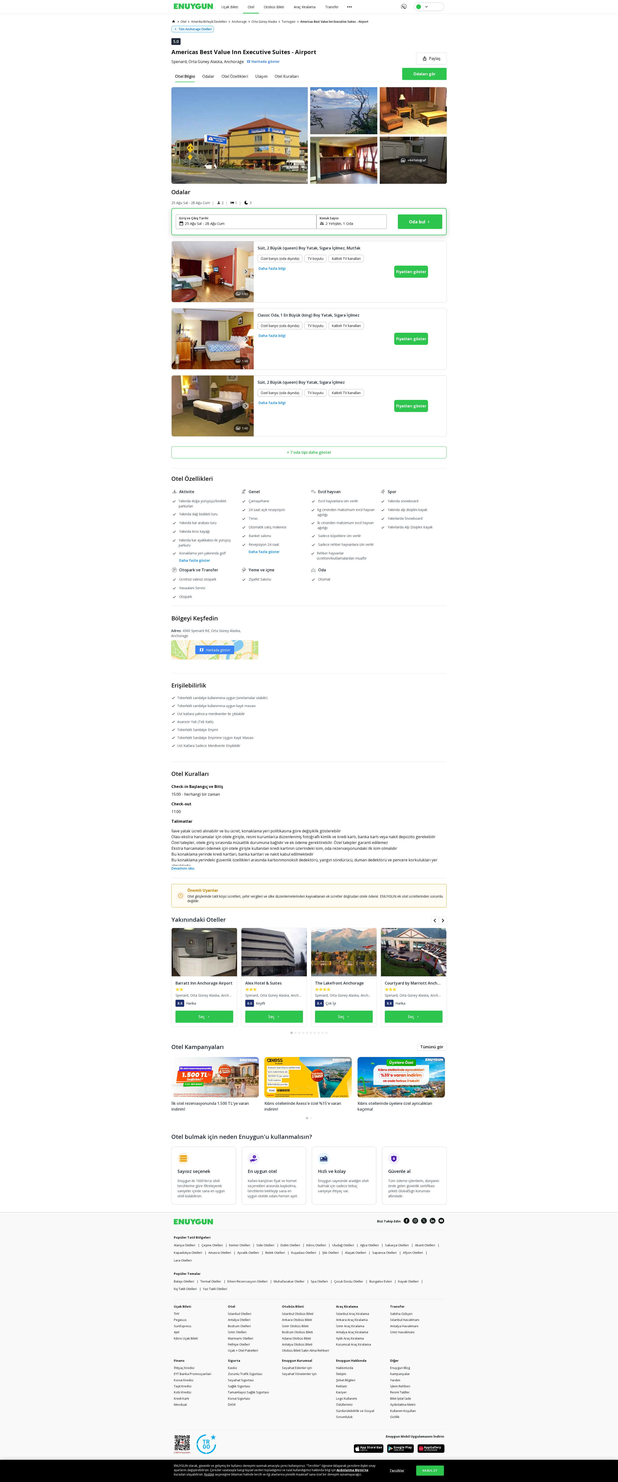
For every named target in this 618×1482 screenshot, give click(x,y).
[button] (309, 135)
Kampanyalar (400, 1374)
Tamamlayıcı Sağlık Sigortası (248, 1392)
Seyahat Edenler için (297, 1368)
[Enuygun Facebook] (406, 1221)
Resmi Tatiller (400, 1392)
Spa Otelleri (319, 1281)
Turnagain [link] (288, 22)
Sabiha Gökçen (401, 1314)
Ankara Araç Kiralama (352, 1320)
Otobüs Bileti (293, 1306)
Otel (231, 1306)
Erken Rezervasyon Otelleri (247, 1281)
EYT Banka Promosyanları (192, 1374)
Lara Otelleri (183, 1260)
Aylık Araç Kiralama (350, 1338)
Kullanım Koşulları (403, 1411)
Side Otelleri (265, 1245)
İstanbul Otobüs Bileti (297, 1314)
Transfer (397, 1306)
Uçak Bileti (182, 1306)
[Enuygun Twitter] (424, 1221)
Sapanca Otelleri (384, 1252)
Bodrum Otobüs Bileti (297, 1332)
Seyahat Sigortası (241, 1380)
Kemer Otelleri (239, 1245)
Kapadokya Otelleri (188, 1252)
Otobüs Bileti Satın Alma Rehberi (305, 1350)
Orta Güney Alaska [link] (264, 22)
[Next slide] (245, 271)
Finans (179, 1360)
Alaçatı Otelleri (355, 1252)
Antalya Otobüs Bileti (297, 1344)
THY (176, 1314)
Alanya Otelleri (184, 1245)
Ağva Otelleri (369, 1245)
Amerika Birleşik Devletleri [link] (209, 22)
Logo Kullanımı (346, 1398)
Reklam (341, 1386)
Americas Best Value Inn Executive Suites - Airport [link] (334, 22)
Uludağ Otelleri (343, 1245)
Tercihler (397, 1470)
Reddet (209, 1474)
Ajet (176, 1332)
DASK (232, 1404)
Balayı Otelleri (184, 1281)
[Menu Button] (349, 7)
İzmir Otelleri (237, 1332)
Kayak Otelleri (408, 1281)
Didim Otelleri (290, 1245)
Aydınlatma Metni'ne (352, 1470)
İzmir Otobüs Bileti (295, 1326)
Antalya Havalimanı (404, 1326)
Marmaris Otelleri (240, 1338)
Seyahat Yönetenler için (299, 1374)
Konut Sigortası (239, 1398)
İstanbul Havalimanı (404, 1320)
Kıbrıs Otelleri (316, 1245)
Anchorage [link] (239, 22)
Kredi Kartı (181, 1398)
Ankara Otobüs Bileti (297, 1320)
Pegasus (180, 1320)
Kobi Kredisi (182, 1392)
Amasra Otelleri (219, 1252)
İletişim (341, 1374)
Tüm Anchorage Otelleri (195, 29)
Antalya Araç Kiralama (352, 1332)
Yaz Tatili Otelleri (215, 1289)
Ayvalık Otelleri (248, 1252)
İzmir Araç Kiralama (350, 1326)
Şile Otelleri (330, 1252)
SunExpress (182, 1326)
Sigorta (234, 1360)
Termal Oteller (210, 1281)
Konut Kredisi (183, 1380)
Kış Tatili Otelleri (185, 1289)
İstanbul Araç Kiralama (352, 1314)
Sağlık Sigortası (239, 1386)
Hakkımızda (344, 1368)
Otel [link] (183, 22)
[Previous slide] (179, 271)
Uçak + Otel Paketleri (243, 1350)
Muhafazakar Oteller (289, 1281)
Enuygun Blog (400, 1368)
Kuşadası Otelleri (303, 1252)
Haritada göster (218, 650)
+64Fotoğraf (416, 160)
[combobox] (249, 223)
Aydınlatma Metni (402, 1404)
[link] (173, 21)
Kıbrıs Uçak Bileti (186, 1338)
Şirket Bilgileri (345, 1380)
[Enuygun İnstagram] (415, 1221)
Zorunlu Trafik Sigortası (245, 1374)
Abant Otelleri (425, 1245)
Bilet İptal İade (400, 1398)
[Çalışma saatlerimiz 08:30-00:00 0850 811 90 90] (403, 4)
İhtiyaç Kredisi (184, 1368)
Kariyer (341, 1392)
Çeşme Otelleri (212, 1245)
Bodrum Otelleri (239, 1326)
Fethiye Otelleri (239, 1344)
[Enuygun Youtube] (441, 1221)
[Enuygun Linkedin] (432, 1221)
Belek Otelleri (275, 1252)
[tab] (185, 76)
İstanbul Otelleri (239, 1314)
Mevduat (180, 1404)
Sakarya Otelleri (397, 1245)
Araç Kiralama (347, 1306)
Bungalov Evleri (380, 1281)
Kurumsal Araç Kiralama (353, 1344)
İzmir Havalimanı (402, 1332)
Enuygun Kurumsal (297, 1360)
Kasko (232, 1368)
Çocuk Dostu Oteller (348, 1281)
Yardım (395, 1380)
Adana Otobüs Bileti (296, 1338)
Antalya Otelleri (239, 1320)
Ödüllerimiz (344, 1404)
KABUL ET (429, 1470)
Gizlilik (395, 1417)
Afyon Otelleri (413, 1252)
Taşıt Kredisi (182, 1386)
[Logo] (193, 7)
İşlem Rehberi (400, 1386)
